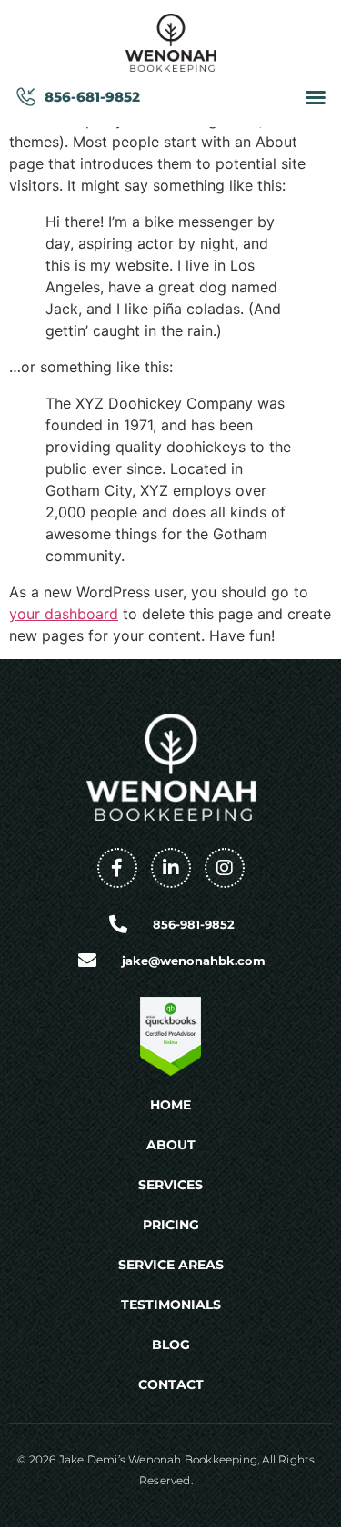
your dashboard (63, 614)
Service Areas (171, 1264)
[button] (315, 97)
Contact (171, 1384)
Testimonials (171, 1304)
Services (170, 1185)
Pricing (171, 1225)
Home (170, 1105)
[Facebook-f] (117, 868)
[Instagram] (225, 868)
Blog (171, 1344)
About (171, 1145)
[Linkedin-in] (171, 868)
